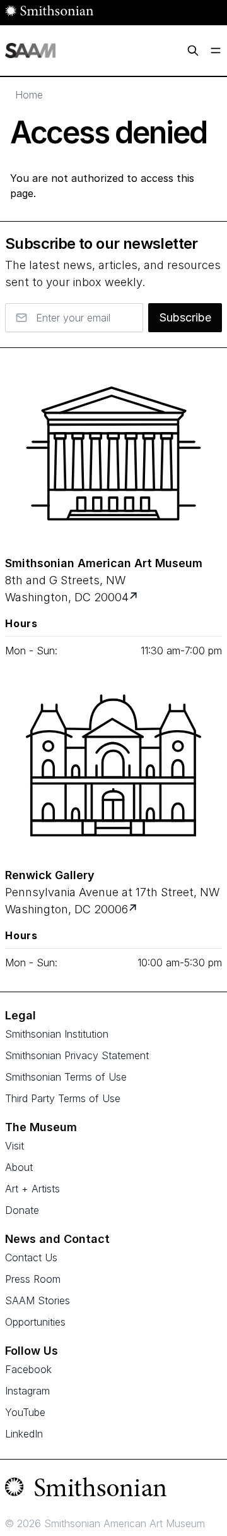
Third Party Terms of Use (62, 1098)
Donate (22, 1210)
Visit (14, 1145)
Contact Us (31, 1257)
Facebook (28, 1369)
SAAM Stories (37, 1300)
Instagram (27, 1390)
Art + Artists (32, 1188)
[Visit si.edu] (113, 1490)
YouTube (25, 1412)
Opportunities (35, 1322)
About (19, 1167)
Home (29, 94)
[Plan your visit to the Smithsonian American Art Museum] (113, 453)
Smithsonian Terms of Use (66, 1077)
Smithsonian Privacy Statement (77, 1055)
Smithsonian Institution (56, 1034)
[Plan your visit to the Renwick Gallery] (113, 765)
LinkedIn (24, 1433)
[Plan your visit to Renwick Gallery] (134, 909)
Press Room (33, 1279)
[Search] (193, 50)
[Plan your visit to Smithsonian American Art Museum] (134, 597)
